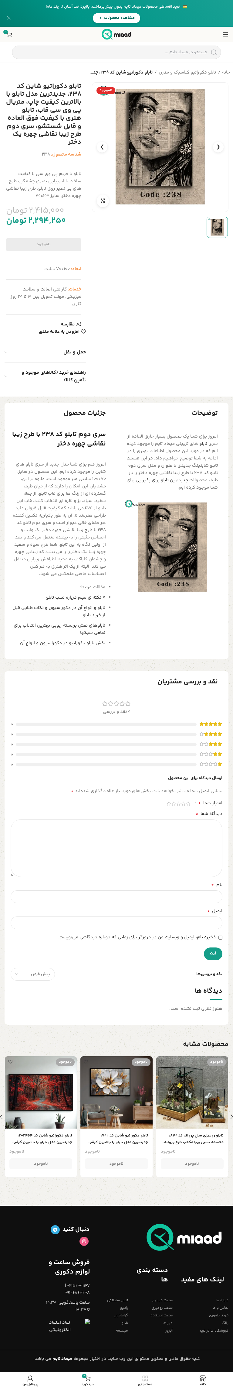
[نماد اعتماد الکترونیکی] (69, 1326)
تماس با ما (220, 1308)
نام (216, 885)
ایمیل (214, 911)
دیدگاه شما (208, 814)
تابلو (203, 443)
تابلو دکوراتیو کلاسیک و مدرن (187, 72)
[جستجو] (214, 52)
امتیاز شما (210, 803)
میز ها (168, 1323)
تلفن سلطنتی (117, 1300)
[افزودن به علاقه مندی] (161, 1061)
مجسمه (122, 1331)
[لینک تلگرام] (55, 1229)
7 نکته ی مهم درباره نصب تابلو (75, 597)
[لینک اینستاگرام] (84, 1241)
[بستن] (9, 18)
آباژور (169, 1331)
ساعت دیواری (162, 1300)
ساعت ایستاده (161, 1316)
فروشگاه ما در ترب (214, 1331)
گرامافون (121, 1316)
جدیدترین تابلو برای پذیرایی (162, 480)
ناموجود (44, 244)
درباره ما (222, 1300)
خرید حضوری (218, 1316)
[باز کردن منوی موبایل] (225, 34)
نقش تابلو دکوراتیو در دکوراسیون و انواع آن (62, 643)
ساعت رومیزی (162, 1308)
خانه (226, 72)
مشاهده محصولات (119, 18)
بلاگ (225, 1323)
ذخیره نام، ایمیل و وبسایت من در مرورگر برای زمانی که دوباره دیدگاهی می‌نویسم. (137, 937)
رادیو (124, 1308)
